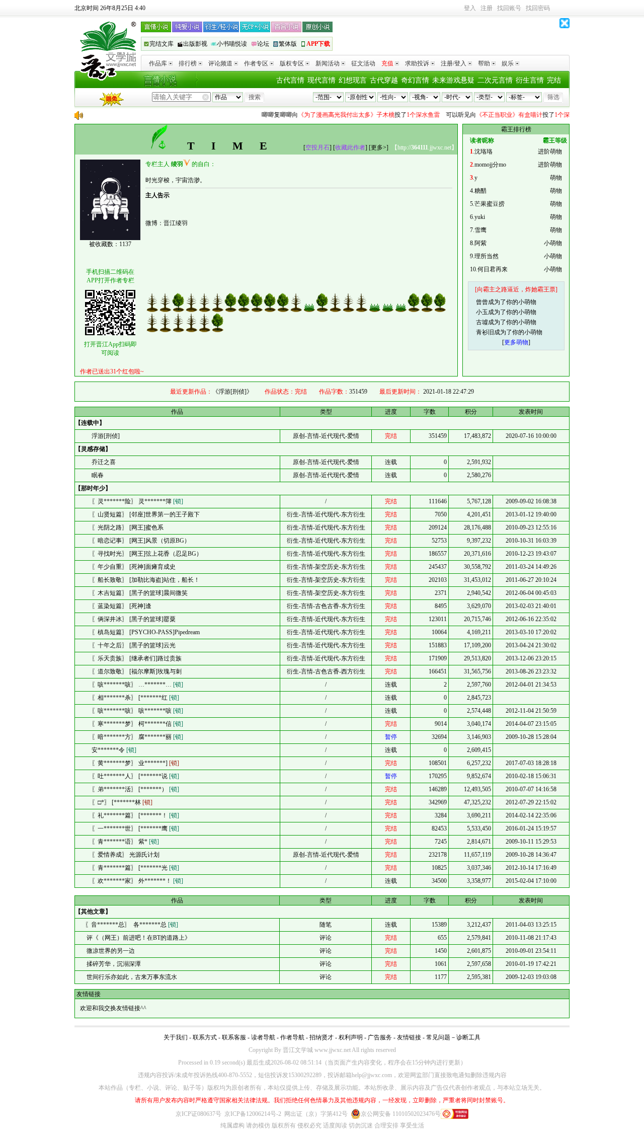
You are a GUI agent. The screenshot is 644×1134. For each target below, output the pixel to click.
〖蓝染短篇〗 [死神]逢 (121, 606)
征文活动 (363, 63)
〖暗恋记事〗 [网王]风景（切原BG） (141, 540)
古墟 (482, 322)
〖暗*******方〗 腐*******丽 (137, 736)
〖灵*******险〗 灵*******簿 (137, 501)
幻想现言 (353, 80)
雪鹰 (480, 230)
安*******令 (114, 749)
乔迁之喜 (104, 462)
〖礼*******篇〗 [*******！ (135, 815)
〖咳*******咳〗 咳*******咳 (137, 710)
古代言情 (290, 80)
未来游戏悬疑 (453, 80)
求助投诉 (417, 63)
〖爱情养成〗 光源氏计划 (125, 854)
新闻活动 (327, 63)
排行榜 (188, 63)
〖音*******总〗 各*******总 (131, 924)
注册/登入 (453, 63)
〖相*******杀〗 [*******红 (135, 697)
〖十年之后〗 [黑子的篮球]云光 (134, 645)
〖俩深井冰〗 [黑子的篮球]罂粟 (134, 619)
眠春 (98, 475)
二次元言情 (495, 80)
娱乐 (508, 63)
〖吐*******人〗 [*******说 (135, 776)
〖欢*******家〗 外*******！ (137, 880)
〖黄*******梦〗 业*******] (135, 763)
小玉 (482, 312)
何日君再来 (492, 269)
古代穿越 (384, 80)
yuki (479, 216)
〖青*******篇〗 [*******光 (135, 867)
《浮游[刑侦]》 (232, 391)
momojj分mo (490, 164)
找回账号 (509, 8)
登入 (470, 8)
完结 (554, 80)
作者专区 (256, 63)
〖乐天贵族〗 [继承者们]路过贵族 (137, 658)
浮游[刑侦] (106, 435)
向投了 (341, 114)
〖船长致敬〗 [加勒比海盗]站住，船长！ (146, 579)
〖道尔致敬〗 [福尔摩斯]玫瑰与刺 (137, 671)
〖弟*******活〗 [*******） (135, 789)
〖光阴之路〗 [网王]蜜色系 (128, 527)
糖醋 (480, 190)
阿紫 (480, 243)
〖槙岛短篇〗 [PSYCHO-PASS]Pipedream (146, 632)
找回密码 (538, 8)
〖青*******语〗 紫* (125, 841)
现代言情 (321, 80)
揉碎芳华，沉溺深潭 (113, 963)
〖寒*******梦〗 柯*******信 (137, 723)
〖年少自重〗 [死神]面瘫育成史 (134, 566)
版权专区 (292, 63)
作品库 (158, 63)
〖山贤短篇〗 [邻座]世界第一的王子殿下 (146, 514)
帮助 (484, 63)
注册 (486, 8)
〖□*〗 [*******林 (122, 802)
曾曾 (482, 302)
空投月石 (317, 147)
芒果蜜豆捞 (489, 203)
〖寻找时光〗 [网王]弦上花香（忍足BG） (147, 553)
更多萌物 (516, 342)
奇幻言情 (415, 80)
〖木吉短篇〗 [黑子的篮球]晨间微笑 (140, 592)
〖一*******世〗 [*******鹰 (135, 828)
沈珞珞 (483, 151)
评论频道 (220, 63)
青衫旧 (485, 332)
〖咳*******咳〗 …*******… (137, 684)
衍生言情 (530, 80)
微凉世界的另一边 (110, 950)
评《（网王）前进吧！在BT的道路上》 (138, 937)
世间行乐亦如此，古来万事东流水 (131, 976)
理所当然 (486, 256)
